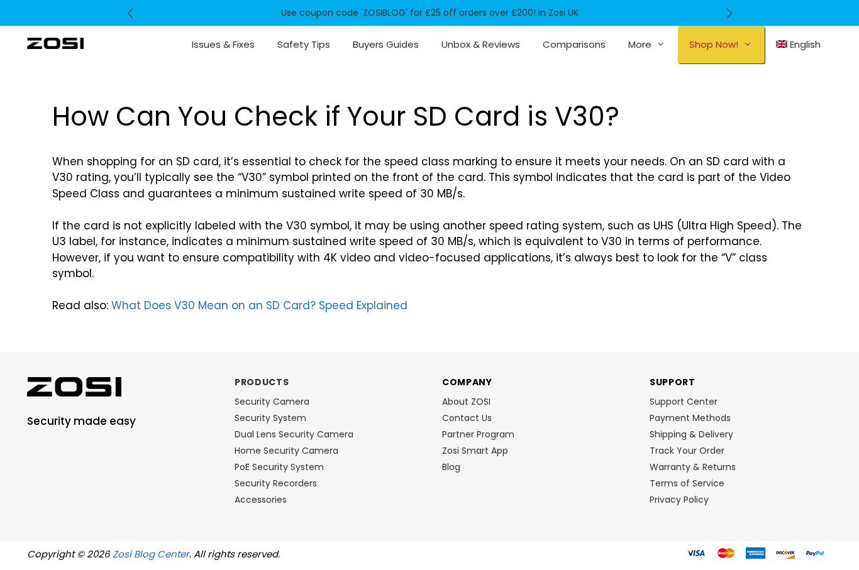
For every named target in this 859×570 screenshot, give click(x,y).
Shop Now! (713, 44)
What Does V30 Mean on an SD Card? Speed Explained (259, 305)
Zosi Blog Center (151, 554)
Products (262, 382)
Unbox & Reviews (480, 44)
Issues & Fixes (223, 44)
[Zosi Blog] (55, 42)
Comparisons (574, 44)
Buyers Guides (386, 44)
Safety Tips (303, 44)
